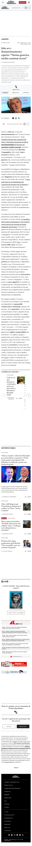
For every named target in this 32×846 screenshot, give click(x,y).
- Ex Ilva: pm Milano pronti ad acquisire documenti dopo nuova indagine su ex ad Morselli (15, 644)
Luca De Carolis (6, 551)
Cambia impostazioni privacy (12, 788)
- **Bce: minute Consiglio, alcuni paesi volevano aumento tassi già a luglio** (14, 636)
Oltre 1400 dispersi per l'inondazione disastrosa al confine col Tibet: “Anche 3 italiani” (11, 507)
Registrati (23, 726)
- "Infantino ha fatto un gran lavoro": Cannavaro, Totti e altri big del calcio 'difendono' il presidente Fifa (15, 640)
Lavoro (5, 39)
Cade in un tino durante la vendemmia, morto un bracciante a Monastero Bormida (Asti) (11, 386)
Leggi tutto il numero (16, 612)
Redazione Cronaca (10, 398)
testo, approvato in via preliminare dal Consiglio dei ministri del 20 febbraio (15, 181)
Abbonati (22, 2)
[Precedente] (3, 395)
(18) (30, 514)
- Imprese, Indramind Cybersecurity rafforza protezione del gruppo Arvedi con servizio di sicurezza (14, 632)
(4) (30, 496)
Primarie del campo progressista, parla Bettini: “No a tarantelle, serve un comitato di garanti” (11, 544)
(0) (21, 398)
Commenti (6, 118)
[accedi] (29, 2)
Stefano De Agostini (8, 62)
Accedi (8, 726)
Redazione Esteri (7, 514)
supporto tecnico (9, 762)
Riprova (16, 767)
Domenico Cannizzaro (8, 496)
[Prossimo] (29, 395)
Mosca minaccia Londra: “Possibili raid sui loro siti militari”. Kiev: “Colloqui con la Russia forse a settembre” (10, 525)
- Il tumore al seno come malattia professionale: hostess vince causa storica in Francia (14, 628)
